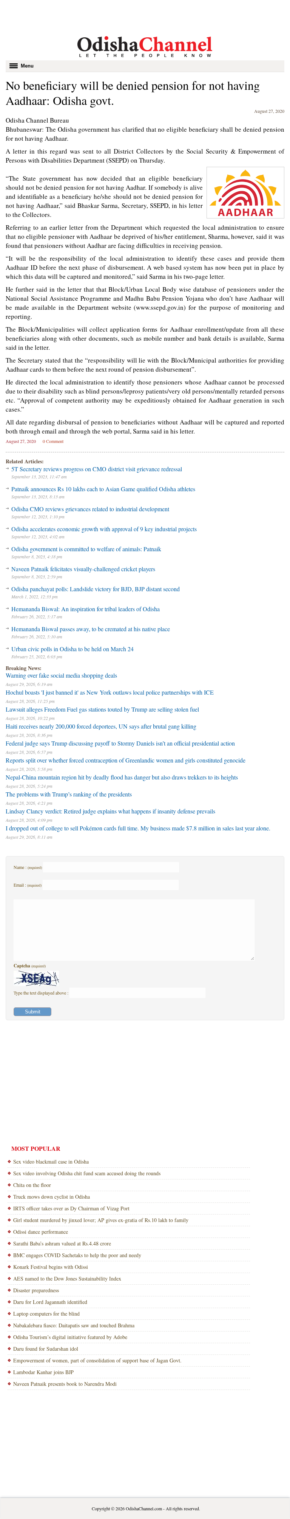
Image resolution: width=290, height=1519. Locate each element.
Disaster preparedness (36, 1290)
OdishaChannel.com (144, 1508)
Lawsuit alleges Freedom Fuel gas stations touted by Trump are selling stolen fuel (102, 709)
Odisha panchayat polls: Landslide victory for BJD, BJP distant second (95, 589)
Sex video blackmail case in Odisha (51, 1161)
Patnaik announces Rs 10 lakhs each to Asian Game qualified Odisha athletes (103, 489)
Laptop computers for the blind (46, 1313)
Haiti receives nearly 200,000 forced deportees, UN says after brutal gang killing (101, 726)
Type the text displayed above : (41, 993)
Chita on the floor (32, 1184)
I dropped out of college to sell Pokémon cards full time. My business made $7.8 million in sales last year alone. (138, 828)
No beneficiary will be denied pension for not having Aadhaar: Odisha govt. (133, 92)
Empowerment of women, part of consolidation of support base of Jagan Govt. (97, 1360)
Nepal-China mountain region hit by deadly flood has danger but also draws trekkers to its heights (122, 777)
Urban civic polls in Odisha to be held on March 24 (72, 649)
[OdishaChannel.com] (145, 58)
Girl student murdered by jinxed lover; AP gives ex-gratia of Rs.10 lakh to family (100, 1220)
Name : (28, 867)
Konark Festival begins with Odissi (50, 1266)
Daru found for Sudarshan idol (45, 1348)
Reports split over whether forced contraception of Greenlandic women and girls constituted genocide (125, 760)
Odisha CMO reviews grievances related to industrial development (90, 509)
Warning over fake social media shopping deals (61, 675)
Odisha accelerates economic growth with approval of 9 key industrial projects (104, 529)
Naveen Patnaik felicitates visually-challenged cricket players (83, 569)
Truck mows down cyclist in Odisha (51, 1196)
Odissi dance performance (40, 1231)
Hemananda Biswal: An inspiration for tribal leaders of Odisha (85, 609)
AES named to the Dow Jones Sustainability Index (67, 1278)
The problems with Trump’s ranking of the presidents (69, 794)
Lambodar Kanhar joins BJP (43, 1372)
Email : (28, 885)
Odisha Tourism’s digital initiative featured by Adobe (70, 1337)
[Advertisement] (145, 17)
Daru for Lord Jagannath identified (50, 1301)
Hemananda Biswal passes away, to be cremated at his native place (90, 629)
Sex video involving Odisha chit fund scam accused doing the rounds (86, 1173)
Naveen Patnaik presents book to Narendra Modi (65, 1383)
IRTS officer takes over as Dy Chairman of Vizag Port (71, 1208)
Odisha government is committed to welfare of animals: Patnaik (86, 549)
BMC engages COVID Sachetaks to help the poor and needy (77, 1255)
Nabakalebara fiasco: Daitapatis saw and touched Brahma (73, 1325)
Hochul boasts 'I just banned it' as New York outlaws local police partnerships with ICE (110, 692)
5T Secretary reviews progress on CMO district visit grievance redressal (96, 469)
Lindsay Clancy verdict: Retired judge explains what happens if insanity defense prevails (110, 811)
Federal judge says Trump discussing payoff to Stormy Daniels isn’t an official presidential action (120, 743)
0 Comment (53, 441)
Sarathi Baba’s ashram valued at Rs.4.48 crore (62, 1243)
